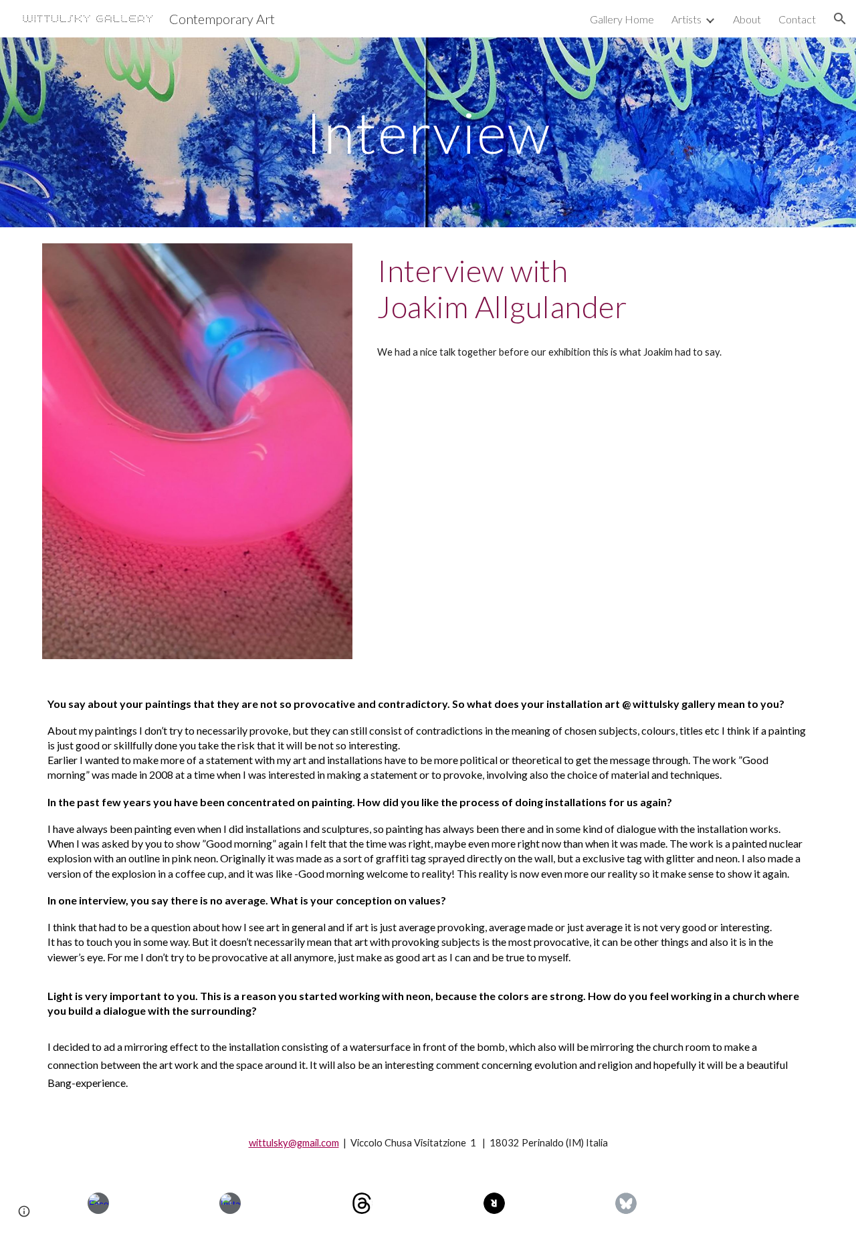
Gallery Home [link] (622, 19)
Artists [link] (686, 19)
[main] (428, 132)
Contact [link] (797, 19)
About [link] (747, 19)
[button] (840, 19)
